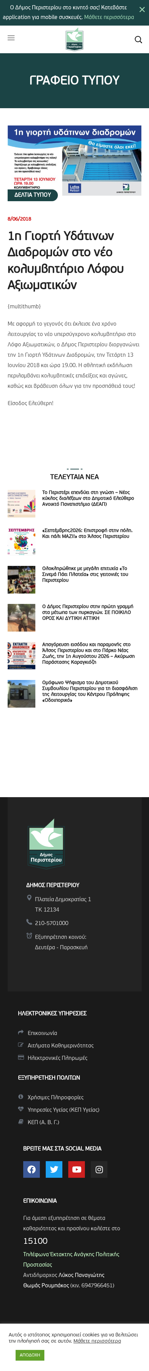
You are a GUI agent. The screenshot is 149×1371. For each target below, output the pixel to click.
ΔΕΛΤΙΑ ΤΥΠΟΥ (33, 195)
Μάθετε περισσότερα (109, 17)
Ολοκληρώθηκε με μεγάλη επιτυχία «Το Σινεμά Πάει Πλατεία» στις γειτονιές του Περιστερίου (85, 574)
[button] (138, 39)
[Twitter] (54, 1169)
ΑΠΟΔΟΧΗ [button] (30, 1355)
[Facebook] (31, 1169)
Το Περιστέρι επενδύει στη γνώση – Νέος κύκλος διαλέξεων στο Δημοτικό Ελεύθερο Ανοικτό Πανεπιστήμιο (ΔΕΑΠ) (88, 498)
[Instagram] (99, 1169)
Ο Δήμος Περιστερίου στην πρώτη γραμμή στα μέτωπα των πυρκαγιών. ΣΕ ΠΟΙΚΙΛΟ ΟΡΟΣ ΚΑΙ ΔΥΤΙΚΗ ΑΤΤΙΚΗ (87, 612)
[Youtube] (76, 1169)
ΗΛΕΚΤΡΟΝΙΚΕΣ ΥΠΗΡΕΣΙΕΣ (52, 1014)
